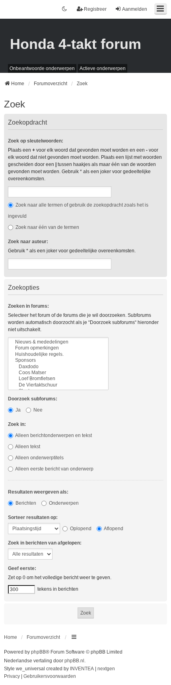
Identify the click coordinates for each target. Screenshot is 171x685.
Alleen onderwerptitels (39, 458)
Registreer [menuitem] (95, 9)
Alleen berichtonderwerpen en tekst (53, 435)
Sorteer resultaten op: (33, 517)
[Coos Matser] (58, 373)
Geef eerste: (22, 568)
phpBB (38, 652)
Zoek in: (17, 424)
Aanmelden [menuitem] (134, 9)
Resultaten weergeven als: (38, 492)
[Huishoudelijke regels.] (58, 354)
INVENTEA (82, 668)
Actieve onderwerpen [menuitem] (103, 68)
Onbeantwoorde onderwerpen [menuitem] (42, 68)
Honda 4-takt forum (75, 44)
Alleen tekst (27, 446)
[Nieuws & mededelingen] (58, 342)
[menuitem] (12, 676)
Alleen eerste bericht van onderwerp (53, 469)
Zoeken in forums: (28, 306)
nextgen (106, 668)
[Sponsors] (58, 360)
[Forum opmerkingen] (58, 348)
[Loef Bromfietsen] (58, 379)
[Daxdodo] (58, 367)
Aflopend (113, 528)
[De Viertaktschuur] (58, 385)
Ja (17, 410)
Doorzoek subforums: (32, 399)
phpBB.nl (74, 661)
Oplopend (80, 528)
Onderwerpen (63, 503)
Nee (37, 410)
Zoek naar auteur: (28, 241)
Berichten (25, 503)
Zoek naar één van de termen (46, 227)
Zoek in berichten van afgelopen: (45, 543)
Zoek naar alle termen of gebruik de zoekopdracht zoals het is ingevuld (78, 210)
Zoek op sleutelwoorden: (35, 141)
